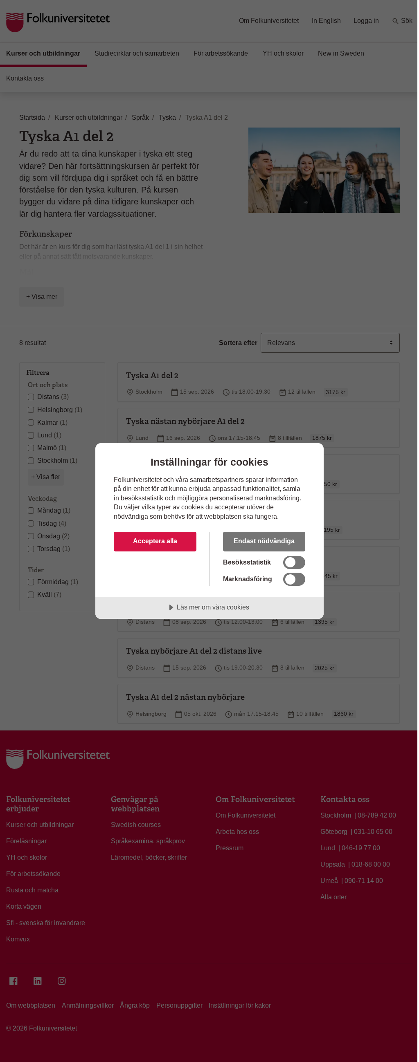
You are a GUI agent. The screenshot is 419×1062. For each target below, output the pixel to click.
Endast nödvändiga (264, 540)
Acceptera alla (155, 540)
